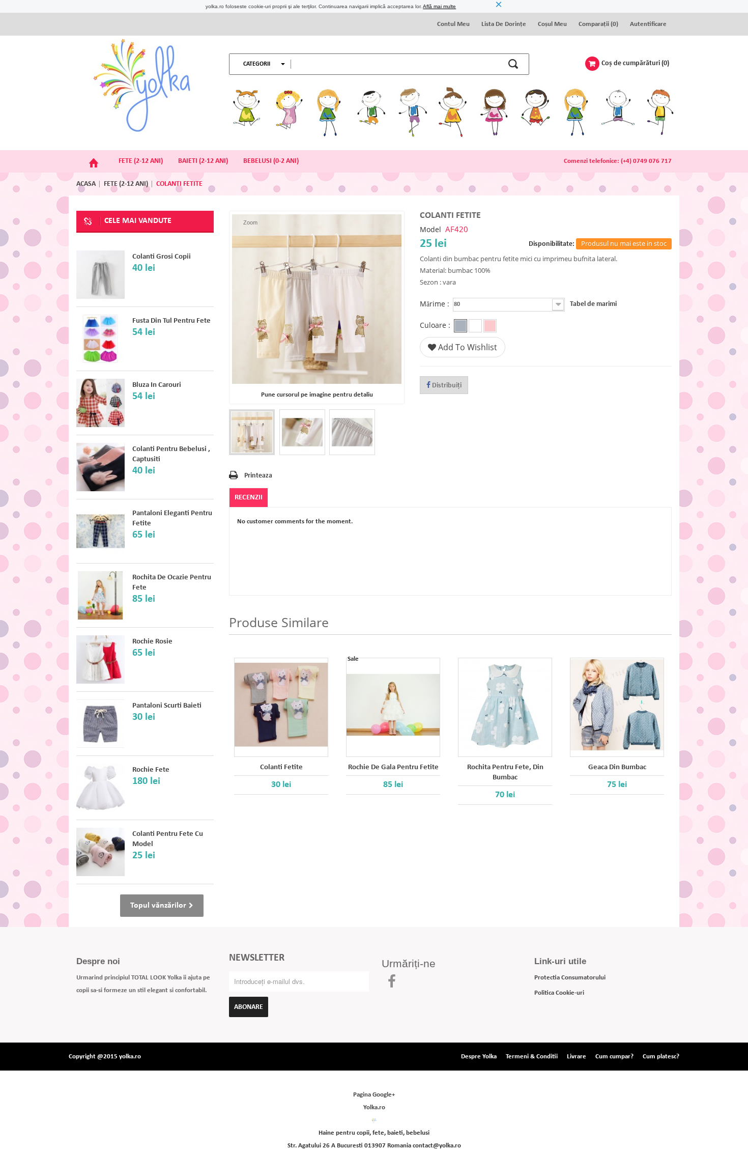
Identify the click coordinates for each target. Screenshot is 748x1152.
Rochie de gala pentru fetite (393, 767)
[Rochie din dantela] (100, 659)
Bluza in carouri (156, 385)
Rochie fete (150, 770)
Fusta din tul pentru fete (171, 321)
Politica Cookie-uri (559, 993)
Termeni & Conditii (532, 1056)
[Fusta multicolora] (100, 339)
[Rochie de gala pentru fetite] (393, 704)
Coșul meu (552, 24)
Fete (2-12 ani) (126, 184)
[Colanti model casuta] (100, 852)
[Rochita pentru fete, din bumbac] (505, 704)
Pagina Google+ (374, 1094)
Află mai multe (439, 6)
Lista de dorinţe (503, 24)
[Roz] (490, 325)
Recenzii (249, 497)
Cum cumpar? (614, 1056)
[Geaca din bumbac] (617, 704)
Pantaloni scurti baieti (167, 706)
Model (430, 230)
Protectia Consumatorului (570, 977)
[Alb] (475, 325)
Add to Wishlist (466, 347)
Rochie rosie (152, 641)
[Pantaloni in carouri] (100, 531)
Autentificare (648, 24)
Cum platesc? (661, 1056)
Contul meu (453, 24)
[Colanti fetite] (281, 704)
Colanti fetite (281, 767)
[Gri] (460, 325)
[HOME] (93, 161)
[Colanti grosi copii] (100, 274)
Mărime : (435, 304)
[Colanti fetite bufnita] (251, 432)
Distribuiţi (446, 385)
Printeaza (258, 476)
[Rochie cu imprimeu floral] (100, 595)
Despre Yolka (479, 1056)
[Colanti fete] (100, 467)
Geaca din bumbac (617, 767)
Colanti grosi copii (161, 257)
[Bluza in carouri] (100, 403)
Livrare (576, 1056)
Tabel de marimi (593, 304)
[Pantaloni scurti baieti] (100, 723)
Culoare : (436, 325)
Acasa (86, 184)
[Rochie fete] (100, 788)
